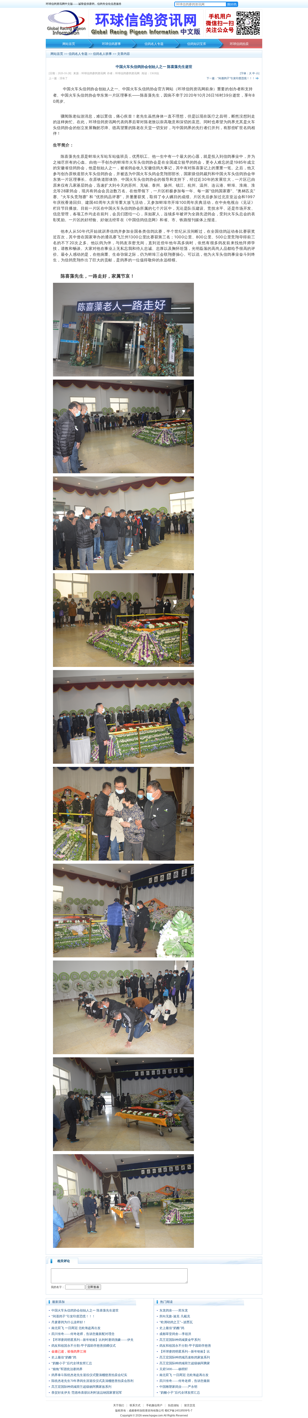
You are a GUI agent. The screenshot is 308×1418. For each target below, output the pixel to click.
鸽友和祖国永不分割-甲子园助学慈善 (185, 1345)
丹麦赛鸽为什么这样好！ (68, 1322)
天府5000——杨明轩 (173, 1369)
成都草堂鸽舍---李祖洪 (175, 1334)
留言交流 (189, 1405)
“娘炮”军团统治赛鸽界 (67, 1369)
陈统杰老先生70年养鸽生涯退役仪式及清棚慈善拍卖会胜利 (92, 1381)
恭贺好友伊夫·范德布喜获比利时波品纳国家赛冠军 (86, 1392)
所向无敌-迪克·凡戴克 (174, 1316)
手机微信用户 (154, 1405)
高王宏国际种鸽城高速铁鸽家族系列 (184, 1357)
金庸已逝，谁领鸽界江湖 (68, 1351)
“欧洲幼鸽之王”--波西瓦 (176, 1322)
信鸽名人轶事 (102, 54)
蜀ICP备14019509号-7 (178, 1410)
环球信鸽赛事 (111, 44)
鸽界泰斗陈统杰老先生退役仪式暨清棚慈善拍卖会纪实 (89, 1375)
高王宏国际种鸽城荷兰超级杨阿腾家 (184, 1363)
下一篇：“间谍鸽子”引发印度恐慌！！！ (231, 78)
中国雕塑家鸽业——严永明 (178, 1386)
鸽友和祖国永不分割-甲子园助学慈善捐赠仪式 (83, 1345)
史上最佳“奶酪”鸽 (63, 1357)
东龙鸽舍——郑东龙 (173, 1310)
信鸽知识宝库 (196, 44)
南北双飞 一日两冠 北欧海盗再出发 (76, 1328)
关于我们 (118, 1405)
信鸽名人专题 (154, 44)
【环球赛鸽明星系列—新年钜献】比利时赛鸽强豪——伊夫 (92, 1339)
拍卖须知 (174, 1405)
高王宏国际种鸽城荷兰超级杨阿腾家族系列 (81, 1386)
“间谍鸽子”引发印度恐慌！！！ (73, 1316)
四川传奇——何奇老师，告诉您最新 (184, 1381)
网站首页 (68, 44)
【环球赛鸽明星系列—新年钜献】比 (184, 1351)
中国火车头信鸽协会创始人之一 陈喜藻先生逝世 (85, 1310)
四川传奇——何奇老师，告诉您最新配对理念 (83, 1334)
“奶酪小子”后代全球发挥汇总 (71, 1363)
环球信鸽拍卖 (239, 44)
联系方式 (135, 1405)
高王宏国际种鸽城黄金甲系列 (179, 1339)
